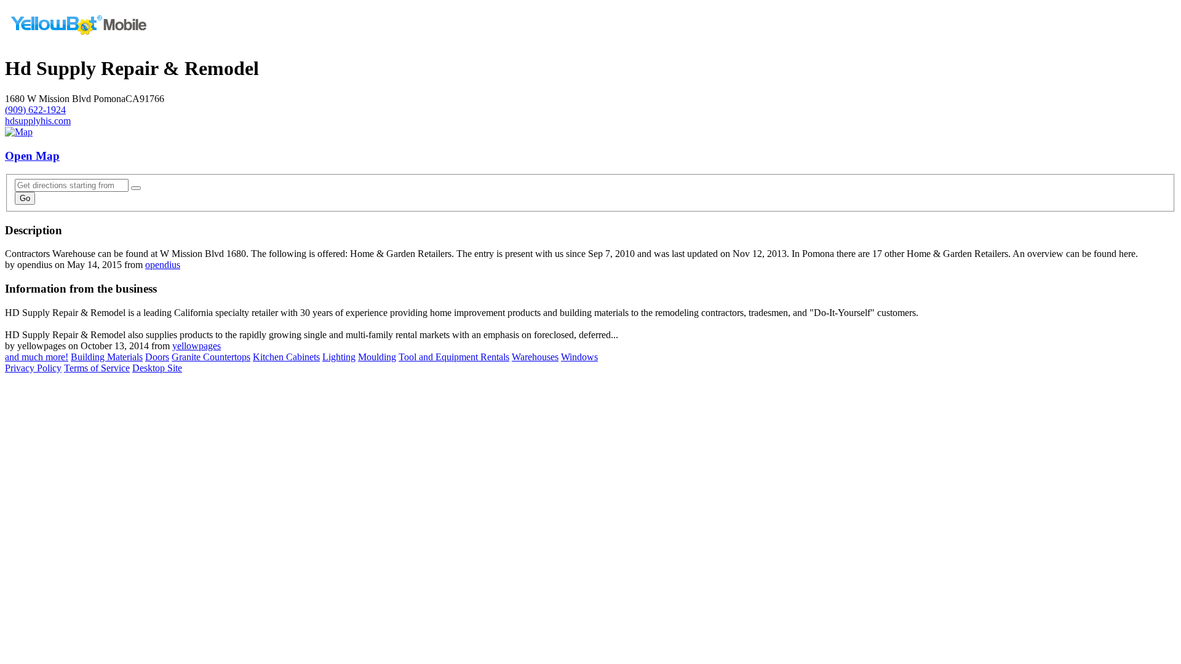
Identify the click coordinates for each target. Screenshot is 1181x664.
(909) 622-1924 (35, 110)
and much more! (36, 357)
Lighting (339, 357)
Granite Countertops (211, 357)
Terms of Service (97, 368)
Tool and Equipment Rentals (454, 357)
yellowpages (196, 346)
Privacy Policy (33, 368)
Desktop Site (157, 368)
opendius (162, 264)
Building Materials (107, 357)
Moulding (377, 357)
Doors (157, 357)
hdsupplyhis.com (38, 121)
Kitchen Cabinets (286, 357)
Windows (579, 357)
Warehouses (535, 357)
